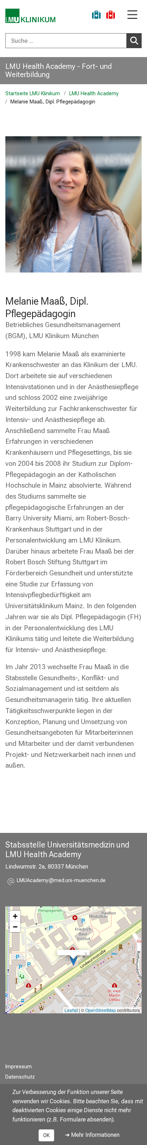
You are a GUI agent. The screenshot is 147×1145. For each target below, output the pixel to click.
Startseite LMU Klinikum (32, 94)
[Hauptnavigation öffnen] (132, 15)
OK (46, 1135)
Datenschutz (20, 1077)
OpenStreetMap (100, 1010)
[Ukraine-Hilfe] (96, 16)
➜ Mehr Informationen (92, 1134)
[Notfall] (110, 16)
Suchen (134, 40)
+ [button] (15, 916)
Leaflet (71, 1010)
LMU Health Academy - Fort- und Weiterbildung (58, 70)
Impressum (18, 1067)
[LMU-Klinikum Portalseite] (30, 16)
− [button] (15, 926)
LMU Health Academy (94, 94)
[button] (61, 881)
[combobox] (73, 40)
